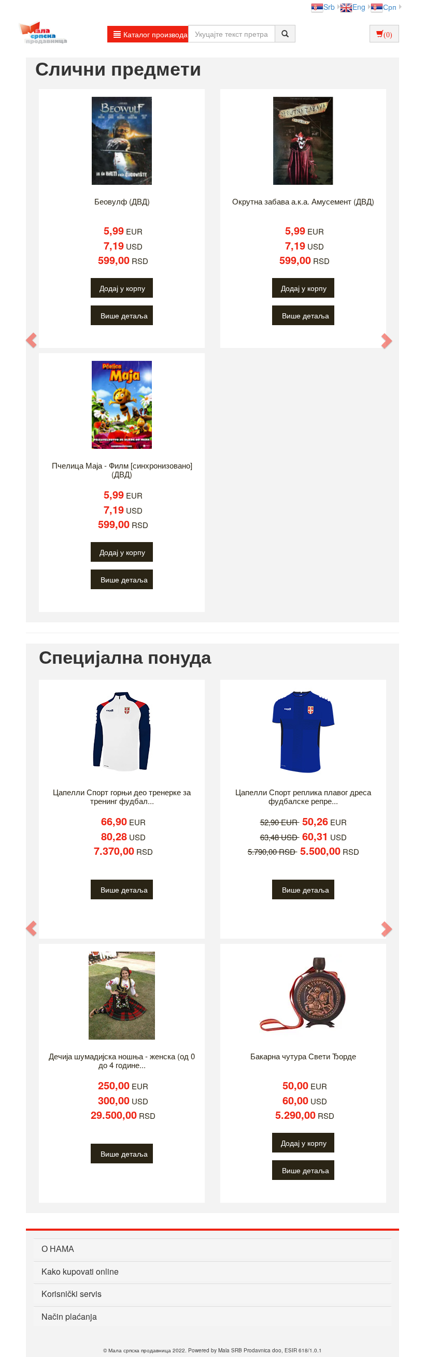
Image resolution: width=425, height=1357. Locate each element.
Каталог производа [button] (155, 34)
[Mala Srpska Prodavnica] (40, 34)
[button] (31, 339)
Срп (389, 7)
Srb (329, 7)
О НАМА (57, 1248)
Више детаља (124, 315)
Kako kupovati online (80, 1271)
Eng (358, 7)
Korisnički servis (71, 1294)
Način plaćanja (69, 1316)
